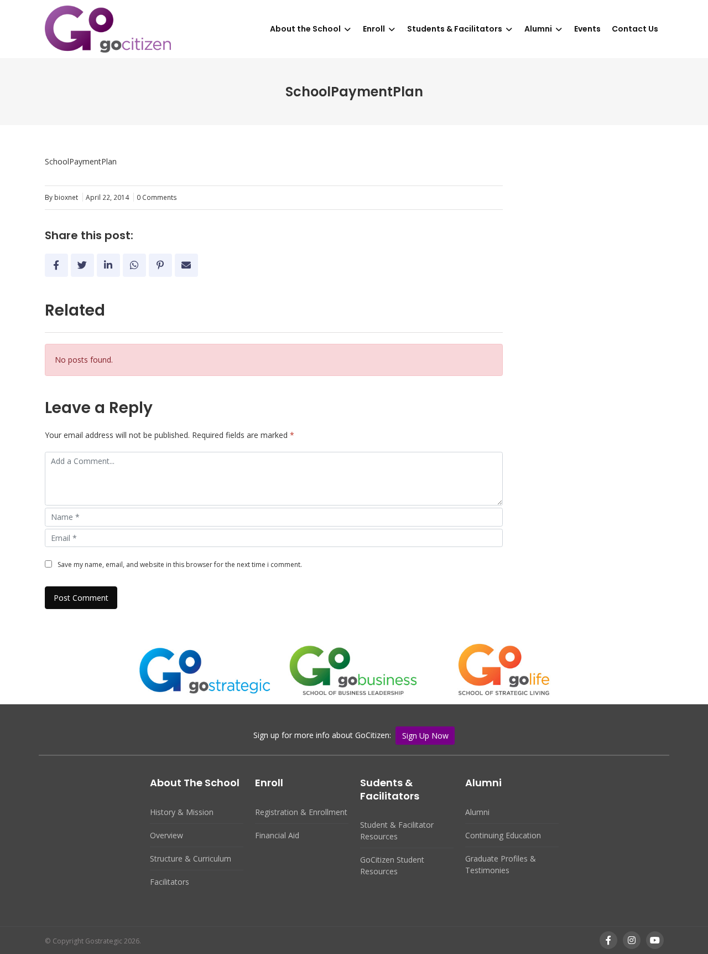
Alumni (538, 28)
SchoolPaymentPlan (81, 161)
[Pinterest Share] (160, 265)
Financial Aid (277, 835)
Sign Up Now (425, 735)
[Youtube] (655, 940)
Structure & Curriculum (190, 858)
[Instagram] (632, 940)
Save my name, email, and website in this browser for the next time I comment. (180, 564)
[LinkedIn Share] (108, 265)
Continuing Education (503, 835)
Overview (166, 835)
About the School (305, 28)
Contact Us (635, 28)
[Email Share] (186, 265)
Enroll (374, 28)
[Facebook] (608, 940)
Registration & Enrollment (301, 812)
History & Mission (182, 812)
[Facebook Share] (56, 265)
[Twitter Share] (82, 265)
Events (587, 28)
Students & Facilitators (454, 28)
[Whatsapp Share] (134, 265)
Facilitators (169, 881)
